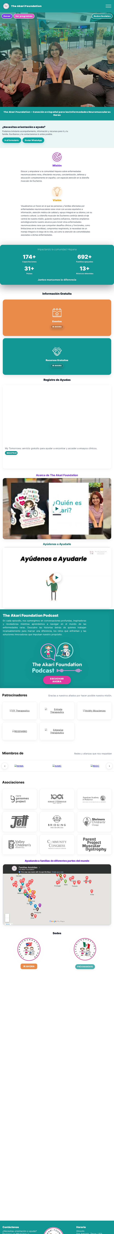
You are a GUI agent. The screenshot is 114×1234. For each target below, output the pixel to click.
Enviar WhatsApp (33, 140)
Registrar (12, 453)
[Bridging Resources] (57, 822)
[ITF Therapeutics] (19, 711)
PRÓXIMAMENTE (85, 967)
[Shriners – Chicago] (94, 822)
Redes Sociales (102, 16)
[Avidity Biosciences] (94, 711)
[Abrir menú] (108, 6)
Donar (6, 16)
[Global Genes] (57, 766)
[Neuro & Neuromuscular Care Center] (57, 799)
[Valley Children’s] (19, 845)
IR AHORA (57, 327)
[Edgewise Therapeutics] (57, 731)
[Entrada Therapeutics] (57, 711)
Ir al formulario (12, 140)
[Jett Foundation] (19, 822)
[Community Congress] (57, 845)
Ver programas (24, 16)
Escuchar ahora (57, 680)
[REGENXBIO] (19, 731)
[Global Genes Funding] (95, 766)
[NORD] (19, 766)
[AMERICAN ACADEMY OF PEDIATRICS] (94, 799)
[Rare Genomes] (19, 799)
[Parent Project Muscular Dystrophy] (94, 845)
